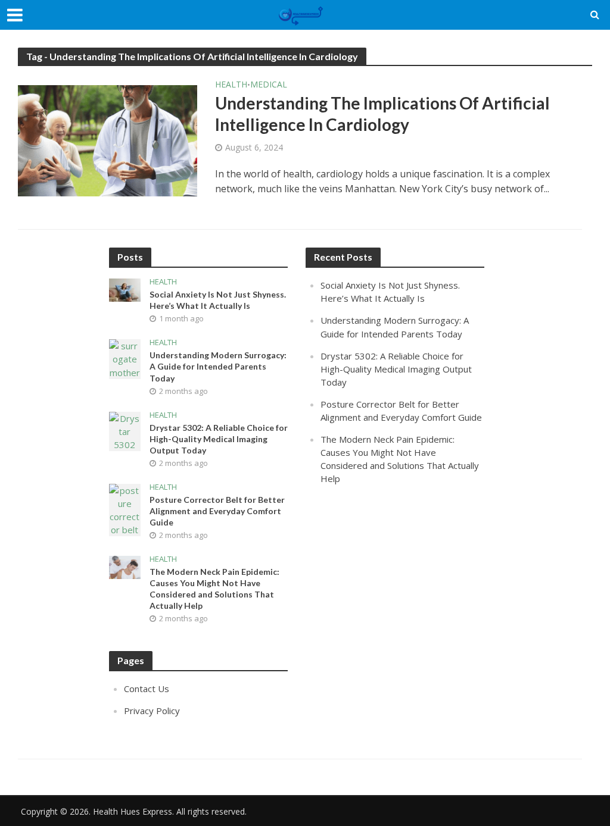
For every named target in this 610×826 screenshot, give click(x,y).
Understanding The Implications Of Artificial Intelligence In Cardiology (382, 113)
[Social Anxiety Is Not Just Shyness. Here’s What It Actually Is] (125, 289)
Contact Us (146, 688)
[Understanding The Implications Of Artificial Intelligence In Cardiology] (107, 135)
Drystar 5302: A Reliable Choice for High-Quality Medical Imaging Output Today (219, 439)
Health (231, 85)
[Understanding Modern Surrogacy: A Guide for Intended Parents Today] (125, 358)
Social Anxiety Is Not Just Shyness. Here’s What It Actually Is (218, 300)
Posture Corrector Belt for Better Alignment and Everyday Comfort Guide (217, 511)
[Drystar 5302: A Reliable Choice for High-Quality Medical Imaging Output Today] (125, 430)
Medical (268, 85)
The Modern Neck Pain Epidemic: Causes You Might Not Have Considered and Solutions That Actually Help (214, 589)
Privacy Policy (152, 711)
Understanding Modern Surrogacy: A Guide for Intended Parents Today (218, 366)
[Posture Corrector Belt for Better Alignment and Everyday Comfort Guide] (125, 509)
